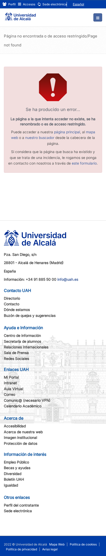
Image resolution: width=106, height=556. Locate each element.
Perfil (11, 4)
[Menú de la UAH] (97, 17)
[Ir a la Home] (20, 14)
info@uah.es (67, 279)
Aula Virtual (13, 389)
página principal (67, 132)
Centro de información (22, 335)
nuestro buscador (39, 137)
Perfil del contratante (21, 505)
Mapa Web (57, 544)
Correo (9, 394)
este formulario (84, 163)
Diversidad (12, 473)
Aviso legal (50, 549)
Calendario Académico (22, 406)
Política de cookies (83, 544)
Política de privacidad (21, 549)
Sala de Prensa (16, 352)
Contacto (11, 304)
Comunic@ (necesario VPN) (27, 400)
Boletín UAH (14, 479)
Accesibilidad (15, 426)
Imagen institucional (20, 437)
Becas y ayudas (17, 468)
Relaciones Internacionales (26, 347)
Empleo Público (16, 462)
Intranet (10, 383)
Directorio (12, 298)
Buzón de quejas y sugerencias (30, 315)
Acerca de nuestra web (23, 432)
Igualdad (11, 485)
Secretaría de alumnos (22, 341)
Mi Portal (11, 377)
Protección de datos (20, 443)
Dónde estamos (17, 309)
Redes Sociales (16, 358)
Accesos (28, 4)
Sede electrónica (54, 4)
